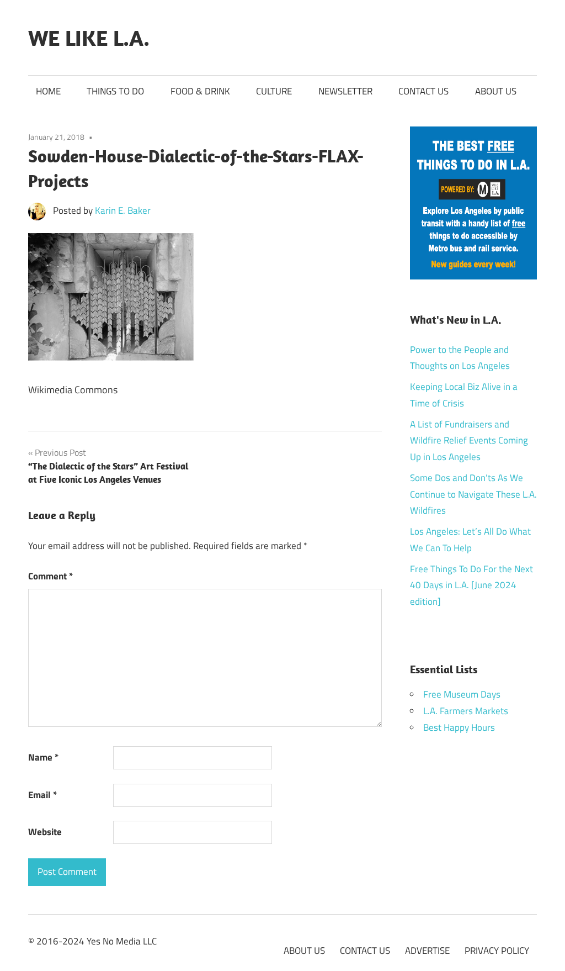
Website (45, 832)
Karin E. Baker (123, 210)
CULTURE (274, 91)
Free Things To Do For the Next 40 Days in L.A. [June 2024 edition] (471, 585)
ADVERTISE (427, 950)
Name (43, 757)
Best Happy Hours (459, 727)
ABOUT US (495, 91)
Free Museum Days (461, 694)
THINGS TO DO (115, 91)
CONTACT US (423, 91)
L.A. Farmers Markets (465, 711)
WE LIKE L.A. (89, 37)
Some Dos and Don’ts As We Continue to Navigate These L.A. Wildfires (473, 494)
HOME (48, 91)
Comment (50, 576)
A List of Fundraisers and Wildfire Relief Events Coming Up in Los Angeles (469, 441)
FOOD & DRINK (200, 91)
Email (42, 795)
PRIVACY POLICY (497, 950)
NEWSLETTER (345, 91)
